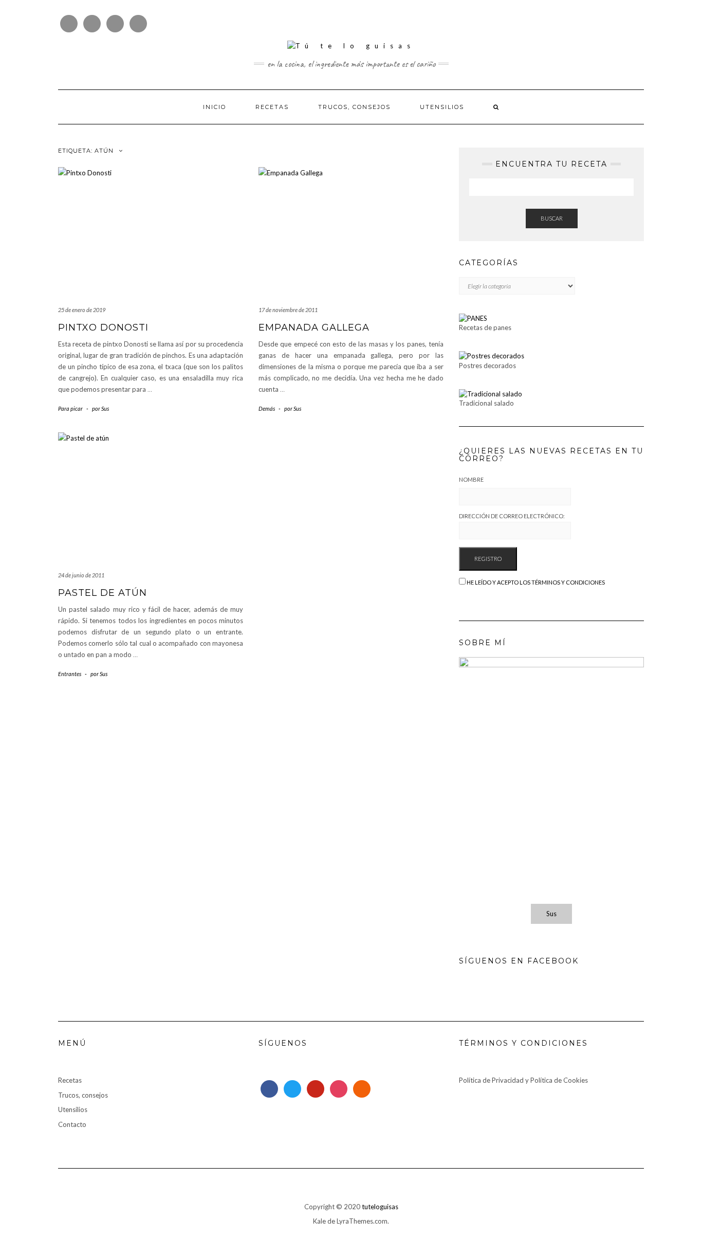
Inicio (214, 107)
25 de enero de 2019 (81, 309)
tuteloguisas (380, 1207)
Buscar (552, 218)
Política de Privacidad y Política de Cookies (523, 1080)
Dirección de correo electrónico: (512, 516)
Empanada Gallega (314, 327)
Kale (319, 1221)
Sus (551, 913)
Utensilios (442, 107)
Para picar (70, 408)
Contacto (72, 1124)
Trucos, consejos (354, 107)
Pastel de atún (102, 592)
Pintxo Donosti (103, 327)
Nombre (471, 479)
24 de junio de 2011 (81, 575)
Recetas (272, 107)
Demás (266, 408)
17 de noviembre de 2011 (288, 309)
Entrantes (69, 673)
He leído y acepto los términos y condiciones (536, 582)
